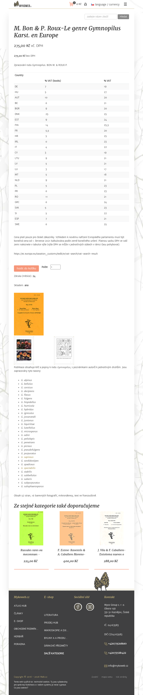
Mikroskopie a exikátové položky (56, 630)
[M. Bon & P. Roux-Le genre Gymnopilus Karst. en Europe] (29, 314)
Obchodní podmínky (26, 628)
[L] (85, 4)
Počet (45, 267)
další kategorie (54, 653)
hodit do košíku (26, 268)
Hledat (123, 16)
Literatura (51, 615)
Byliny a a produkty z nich (56, 638)
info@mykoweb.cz (117, 665)
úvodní (95, 677)
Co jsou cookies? (21, 688)
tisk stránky (121, 677)
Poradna (19, 644)
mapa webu (106, 677)
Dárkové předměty (56, 645)
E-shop (18, 621)
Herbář (18, 636)
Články (18, 613)
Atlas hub (20, 605)
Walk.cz (43, 677)
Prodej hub (51, 622)
